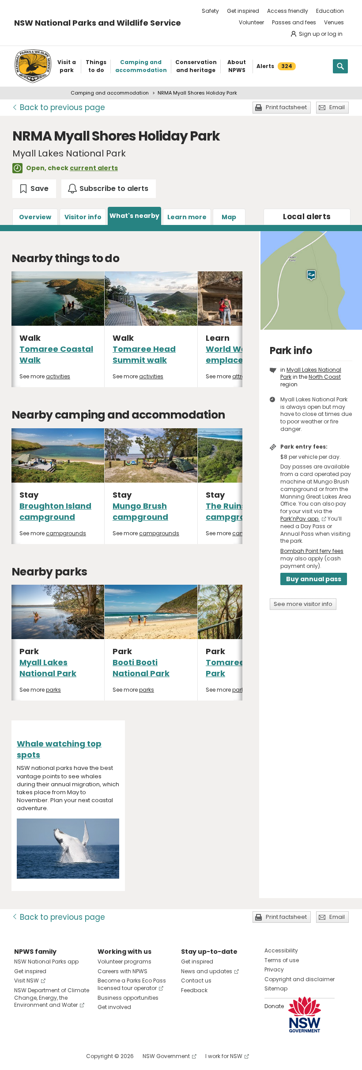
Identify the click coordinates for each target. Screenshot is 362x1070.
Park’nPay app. (300, 518)
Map (229, 217)
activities (58, 376)
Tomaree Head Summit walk (144, 354)
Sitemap (275, 988)
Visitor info (83, 217)
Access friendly (287, 11)
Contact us (196, 980)
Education (330, 11)
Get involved (114, 1007)
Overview (35, 217)
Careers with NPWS (122, 971)
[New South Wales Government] (304, 1014)
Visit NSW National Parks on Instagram (41, 1056)
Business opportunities (128, 997)
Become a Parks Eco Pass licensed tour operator (132, 984)
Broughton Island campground (55, 511)
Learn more (187, 217)
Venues (334, 22)
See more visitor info (303, 604)
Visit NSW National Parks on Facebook (22, 1056)
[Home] (33, 66)
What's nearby (134, 215)
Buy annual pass (313, 579)
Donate (274, 1006)
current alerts (94, 168)
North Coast (325, 377)
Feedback (194, 990)
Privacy (274, 969)
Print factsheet (286, 107)
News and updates (206, 971)
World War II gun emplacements (240, 354)
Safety (210, 11)
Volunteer (251, 22)
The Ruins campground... (237, 511)
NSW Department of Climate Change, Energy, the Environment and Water (51, 997)
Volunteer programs (124, 961)
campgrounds (66, 533)
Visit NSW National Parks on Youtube (60, 1056)
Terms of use (281, 960)
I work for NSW (223, 1056)
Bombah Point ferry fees (311, 551)
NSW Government (166, 1056)
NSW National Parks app (46, 961)
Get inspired (243, 11)
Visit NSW (26, 980)
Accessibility (281, 950)
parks (53, 689)
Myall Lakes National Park (47, 668)
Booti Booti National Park (141, 668)
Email (337, 107)
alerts (307, 216)
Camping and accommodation (110, 92)
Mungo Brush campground (140, 511)
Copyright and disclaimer (299, 979)
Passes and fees (294, 22)
